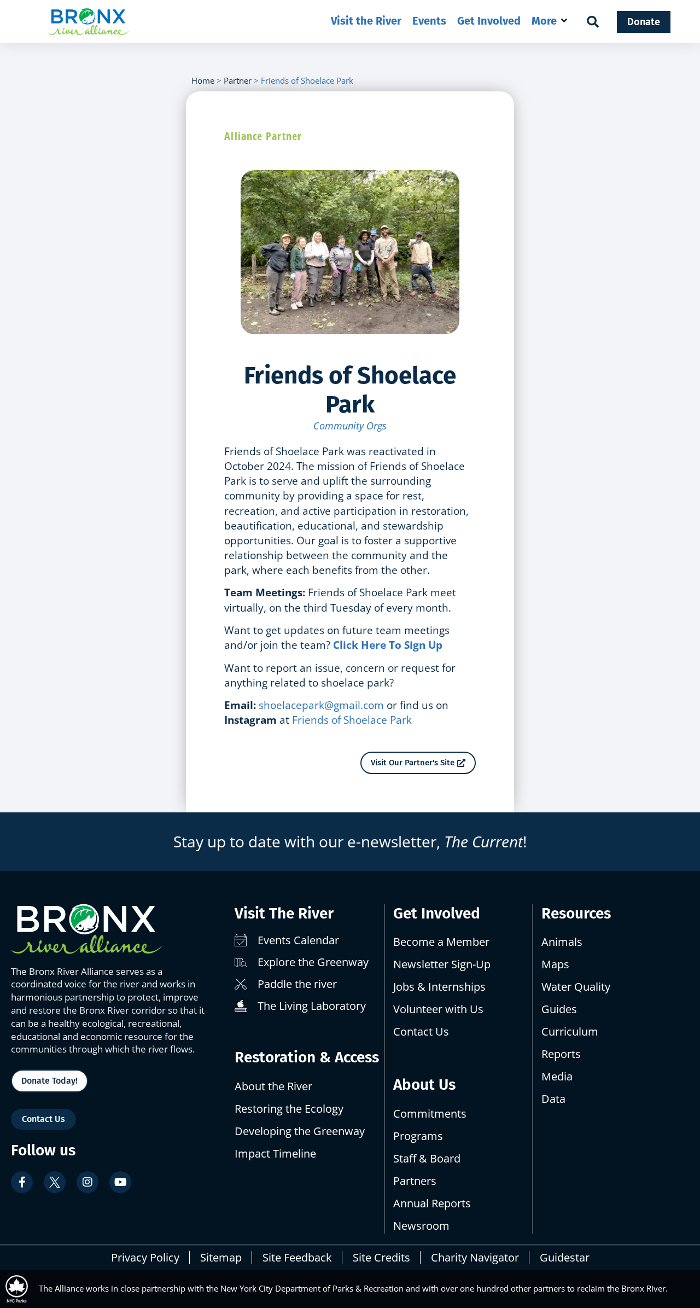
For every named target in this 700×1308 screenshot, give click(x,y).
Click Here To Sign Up (387, 644)
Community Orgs (350, 425)
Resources (576, 913)
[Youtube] (120, 1182)
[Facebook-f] (22, 1182)
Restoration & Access (307, 1057)
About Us (424, 1085)
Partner (238, 80)
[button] (550, 21)
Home (202, 80)
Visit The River (284, 913)
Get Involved (436, 913)
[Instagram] (87, 1182)
